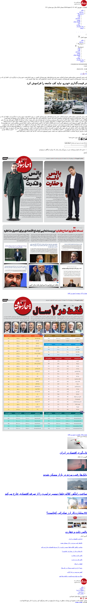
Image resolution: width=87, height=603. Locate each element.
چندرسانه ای (80, 26)
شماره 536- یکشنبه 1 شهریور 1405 (77, 434)
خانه (82, 10)
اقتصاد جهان (76, 21)
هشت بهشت (78, 602)
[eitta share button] (77, 31)
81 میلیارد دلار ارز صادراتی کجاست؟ (66, 512)
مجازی (78, 25)
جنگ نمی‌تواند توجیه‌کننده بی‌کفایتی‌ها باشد (70, 576)
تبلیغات (82, 588)
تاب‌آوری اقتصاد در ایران (73, 452)
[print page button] (83, 74)
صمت (78, 20)
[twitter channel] (86, 599)
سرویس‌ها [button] (81, 13)
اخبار (78, 15)
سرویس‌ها (81, 43)
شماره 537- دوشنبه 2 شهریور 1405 (77, 293)
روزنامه (81, 12)
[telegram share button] (84, 31)
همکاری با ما (80, 590)
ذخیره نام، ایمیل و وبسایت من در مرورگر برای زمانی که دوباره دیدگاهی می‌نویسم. (62, 149)
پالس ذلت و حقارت (76, 531)
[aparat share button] (80, 31)
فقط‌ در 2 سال (78, 564)
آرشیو (82, 28)
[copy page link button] (86, 74)
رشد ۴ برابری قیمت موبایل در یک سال (71, 568)
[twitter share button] (86, 31)
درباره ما (81, 592)
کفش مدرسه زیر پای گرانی (74, 572)
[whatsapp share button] (79, 139)
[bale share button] (75, 31)
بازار (79, 23)
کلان (79, 17)
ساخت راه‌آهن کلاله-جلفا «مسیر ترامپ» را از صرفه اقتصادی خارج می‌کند (46, 493)
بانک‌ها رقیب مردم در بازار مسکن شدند (65, 474)
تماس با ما (81, 593)
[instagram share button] (82, 31)
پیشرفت (77, 18)
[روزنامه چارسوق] (80, 5)
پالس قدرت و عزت (77, 559)
